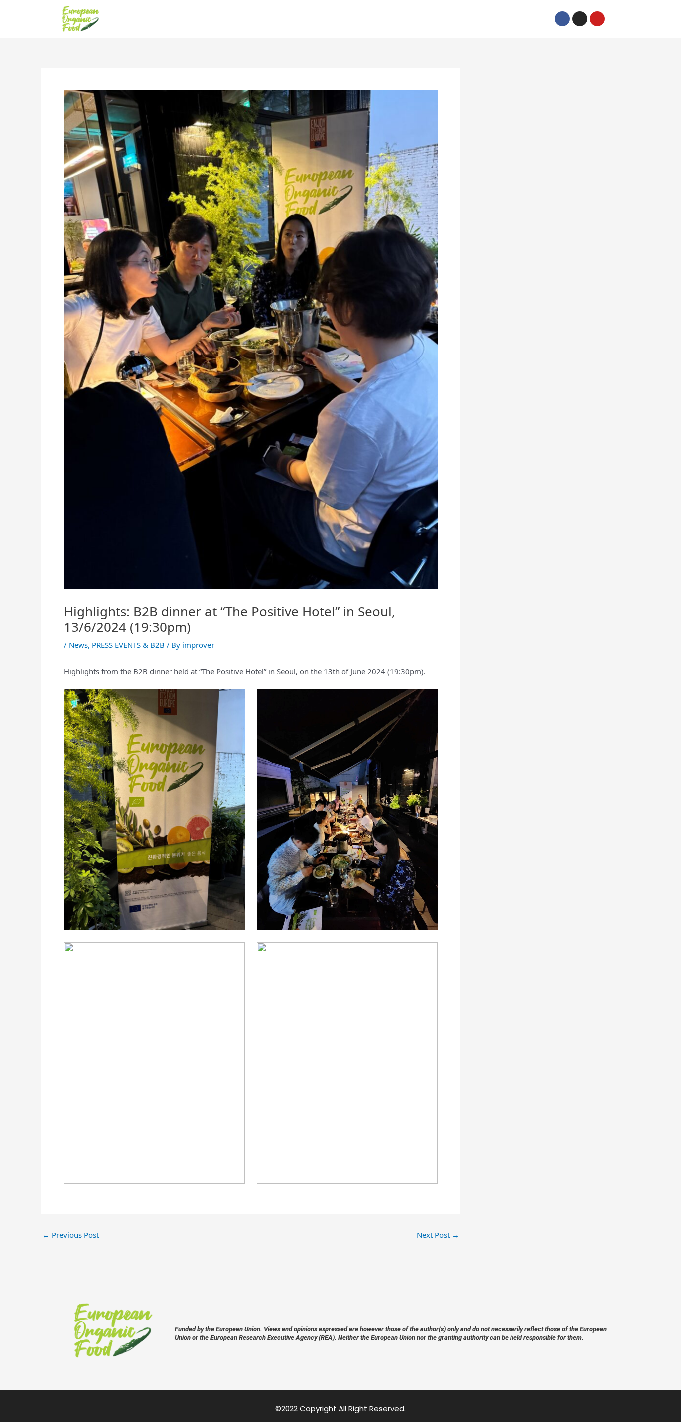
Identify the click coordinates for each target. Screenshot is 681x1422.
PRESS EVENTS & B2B (128, 645)
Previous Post (70, 1235)
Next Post (438, 1235)
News (78, 645)
